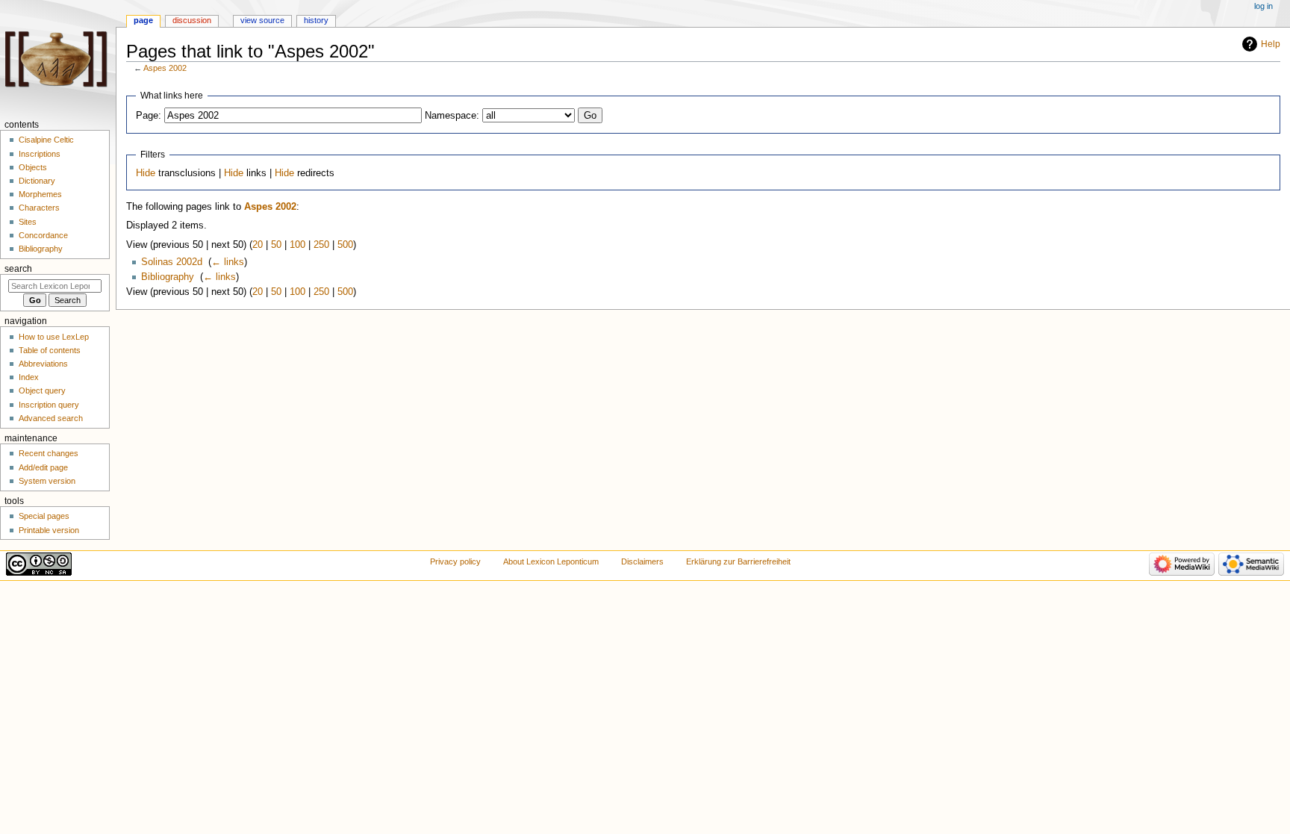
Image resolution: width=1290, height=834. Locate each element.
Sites (28, 221)
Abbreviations (43, 363)
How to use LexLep (54, 336)
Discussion (191, 20)
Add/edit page (43, 467)
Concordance (43, 235)
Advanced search (51, 418)
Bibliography (167, 277)
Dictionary (37, 180)
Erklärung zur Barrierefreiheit (738, 561)
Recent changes (48, 453)
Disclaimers (642, 561)
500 (345, 245)
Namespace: (452, 116)
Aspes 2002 (165, 67)
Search (18, 268)
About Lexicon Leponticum (551, 561)
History (316, 20)
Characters (39, 207)
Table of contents (50, 350)
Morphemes (40, 194)
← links (227, 262)
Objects (33, 167)
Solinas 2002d (171, 262)
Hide (145, 173)
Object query (42, 390)
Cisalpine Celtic (46, 139)
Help (1270, 44)
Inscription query (49, 404)
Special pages (44, 515)
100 (297, 245)
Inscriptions (39, 153)
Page (143, 20)
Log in (1263, 5)
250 (321, 245)
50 (276, 245)
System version (47, 480)
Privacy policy (455, 561)
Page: (148, 116)
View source (262, 20)
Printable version (49, 530)
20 (257, 245)
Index (29, 377)
